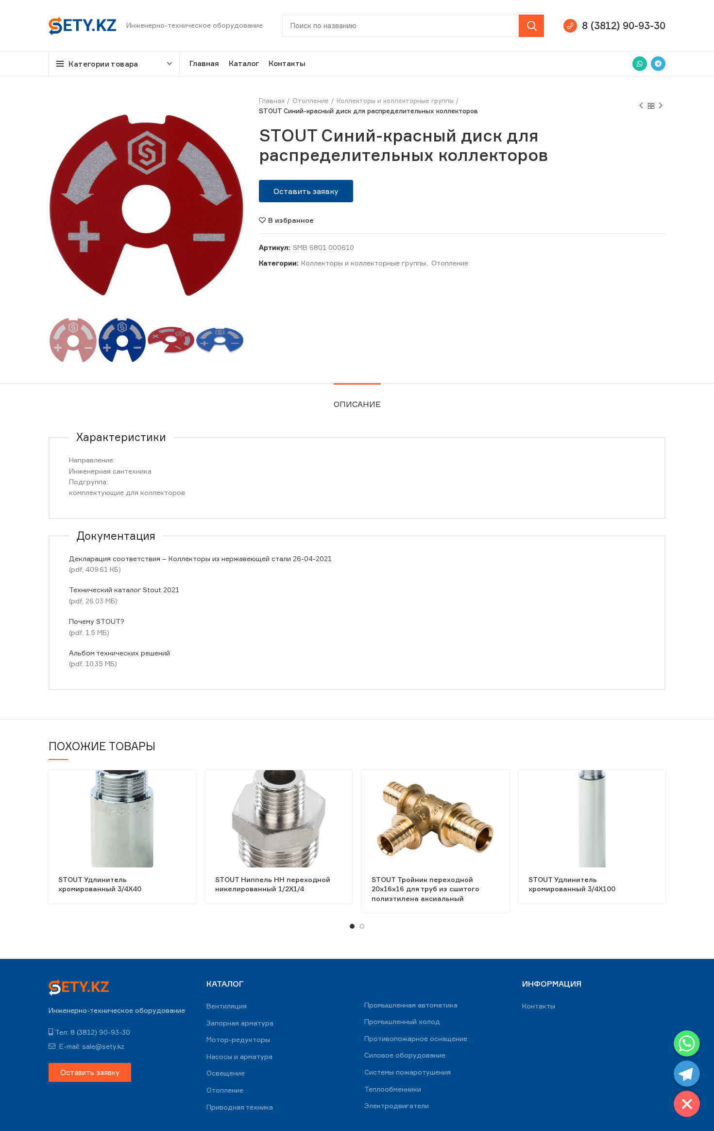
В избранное (291, 220)
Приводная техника (239, 1107)
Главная (272, 101)
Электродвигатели (396, 1105)
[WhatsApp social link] (639, 63)
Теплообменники (392, 1089)
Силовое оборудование (404, 1055)
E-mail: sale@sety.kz (90, 1046)
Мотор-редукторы (238, 1039)
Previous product (641, 106)
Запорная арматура (239, 1023)
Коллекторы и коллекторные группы (395, 101)
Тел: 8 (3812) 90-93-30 (92, 1032)
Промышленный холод (402, 1021)
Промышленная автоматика (411, 1005)
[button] (306, 191)
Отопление (310, 101)
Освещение (225, 1073)
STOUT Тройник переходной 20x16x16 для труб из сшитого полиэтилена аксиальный (425, 888)
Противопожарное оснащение (415, 1038)
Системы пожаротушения (407, 1072)
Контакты (538, 1006)
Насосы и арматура (239, 1056)
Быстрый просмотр (188, 786)
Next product (660, 106)
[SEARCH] (531, 26)
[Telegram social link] (658, 63)
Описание (357, 404)
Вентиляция (226, 1006)
